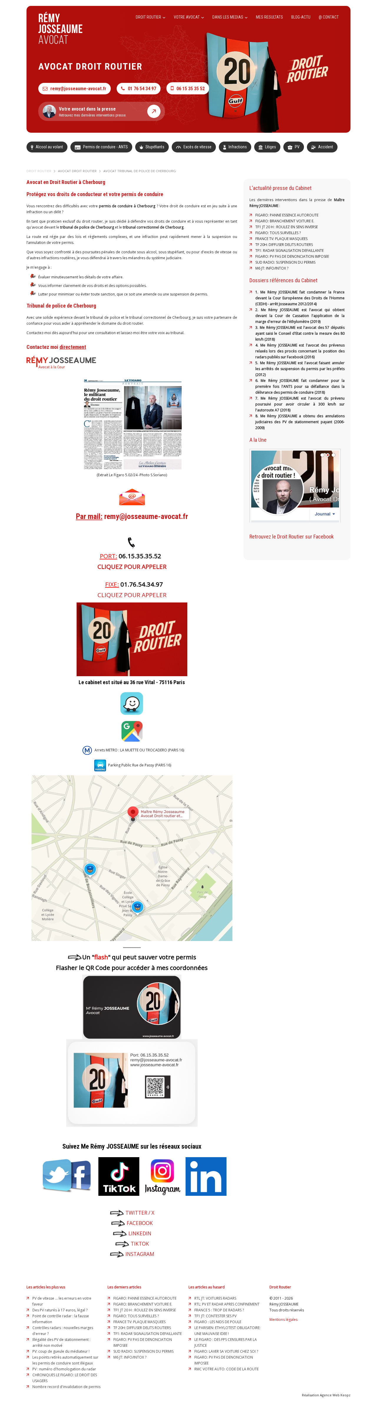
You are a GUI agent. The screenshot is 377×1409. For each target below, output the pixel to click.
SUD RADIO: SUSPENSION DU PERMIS (285, 262)
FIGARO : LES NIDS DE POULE (217, 1321)
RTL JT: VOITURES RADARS (215, 1298)
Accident (325, 146)
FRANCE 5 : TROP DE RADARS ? (219, 1310)
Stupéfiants (154, 146)
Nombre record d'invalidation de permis (66, 1386)
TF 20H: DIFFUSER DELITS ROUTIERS (284, 244)
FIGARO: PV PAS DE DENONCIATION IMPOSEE (292, 256)
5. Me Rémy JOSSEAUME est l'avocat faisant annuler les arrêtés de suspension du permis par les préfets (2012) (300, 368)
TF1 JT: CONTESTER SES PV (215, 1315)
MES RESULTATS (269, 17)
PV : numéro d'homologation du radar (64, 1369)
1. (257, 292)
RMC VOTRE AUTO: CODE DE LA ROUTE (226, 1369)
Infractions (237, 146)
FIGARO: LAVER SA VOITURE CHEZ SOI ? (226, 1351)
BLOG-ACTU (300, 17)
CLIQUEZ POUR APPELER (131, 566)
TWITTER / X (139, 1212)
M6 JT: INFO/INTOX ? (271, 268)
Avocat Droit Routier (77, 171)
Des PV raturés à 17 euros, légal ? (59, 1310)
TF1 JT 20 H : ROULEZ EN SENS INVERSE (286, 226)
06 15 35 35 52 (190, 88)
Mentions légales (283, 1319)
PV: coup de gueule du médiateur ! (61, 1351)
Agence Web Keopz (335, 1395)
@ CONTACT (329, 17)
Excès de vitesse (197, 146)
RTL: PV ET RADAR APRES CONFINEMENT (226, 1304)
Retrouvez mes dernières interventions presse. (92, 111)
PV (297, 146)
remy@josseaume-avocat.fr (78, 88)
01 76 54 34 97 (142, 88)
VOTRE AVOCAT (187, 17)
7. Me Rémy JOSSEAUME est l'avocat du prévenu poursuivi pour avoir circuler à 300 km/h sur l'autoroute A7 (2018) (300, 404)
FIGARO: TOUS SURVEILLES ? (278, 232)
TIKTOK (140, 1243)
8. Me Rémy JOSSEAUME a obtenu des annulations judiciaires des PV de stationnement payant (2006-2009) (300, 421)
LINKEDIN (139, 1233)
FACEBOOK (140, 1223)
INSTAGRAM (139, 1254)
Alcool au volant (49, 146)
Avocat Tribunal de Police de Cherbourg (139, 171)
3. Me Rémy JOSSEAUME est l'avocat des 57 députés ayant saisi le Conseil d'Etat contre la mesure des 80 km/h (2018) (300, 333)
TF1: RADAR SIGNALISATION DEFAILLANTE (289, 250)
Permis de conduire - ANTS (105, 146)
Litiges (270, 146)
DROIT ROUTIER (149, 17)
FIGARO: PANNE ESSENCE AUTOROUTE (286, 215)
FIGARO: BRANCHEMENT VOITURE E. (284, 221)
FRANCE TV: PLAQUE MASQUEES (281, 238)
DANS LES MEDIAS (228, 17)
